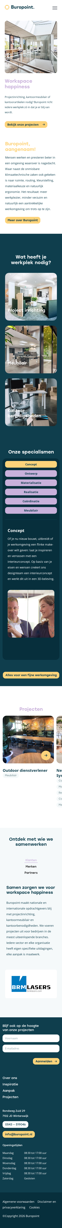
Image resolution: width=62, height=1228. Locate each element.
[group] (28, 761)
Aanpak (9, 1091)
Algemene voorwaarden (19, 1202)
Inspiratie (10, 1084)
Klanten (31, 860)
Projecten (10, 1097)
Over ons (10, 1078)
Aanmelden (43, 1061)
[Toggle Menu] (55, 8)
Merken (31, 866)
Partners (31, 873)
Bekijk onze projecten (23, 124)
